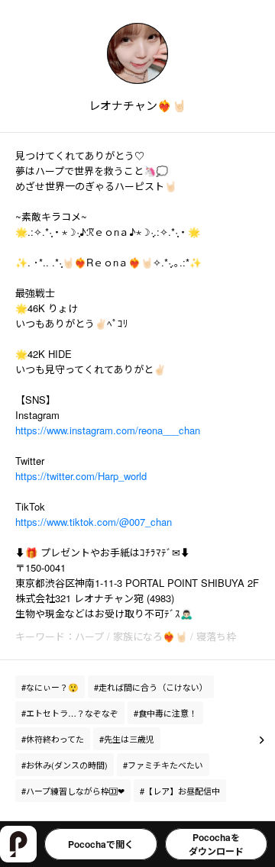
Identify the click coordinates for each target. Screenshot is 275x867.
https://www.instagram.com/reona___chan (107, 430)
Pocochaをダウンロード (216, 844)
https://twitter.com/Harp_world (81, 476)
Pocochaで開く (101, 844)
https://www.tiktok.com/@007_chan (93, 521)
